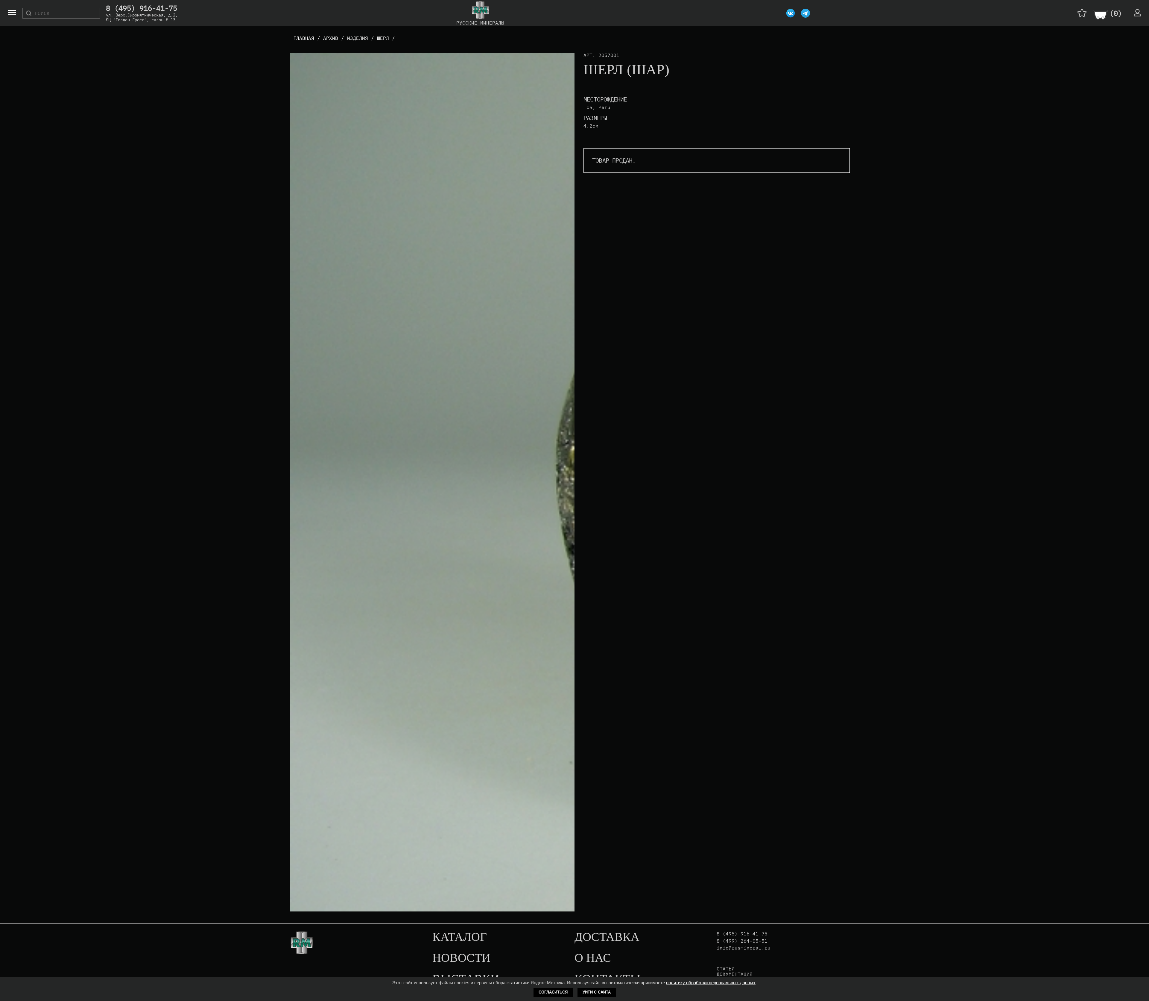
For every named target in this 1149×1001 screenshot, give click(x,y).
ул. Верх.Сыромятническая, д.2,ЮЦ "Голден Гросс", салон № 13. (142, 17)
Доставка (606, 937)
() (1116, 13)
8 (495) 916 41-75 (742, 934)
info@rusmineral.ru (743, 948)
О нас (592, 958)
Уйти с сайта (597, 992)
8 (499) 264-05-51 (742, 941)
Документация (735, 974)
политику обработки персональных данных (711, 982)
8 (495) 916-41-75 (141, 8)
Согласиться (553, 992)
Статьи (726, 968)
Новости (461, 958)
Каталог (459, 937)
